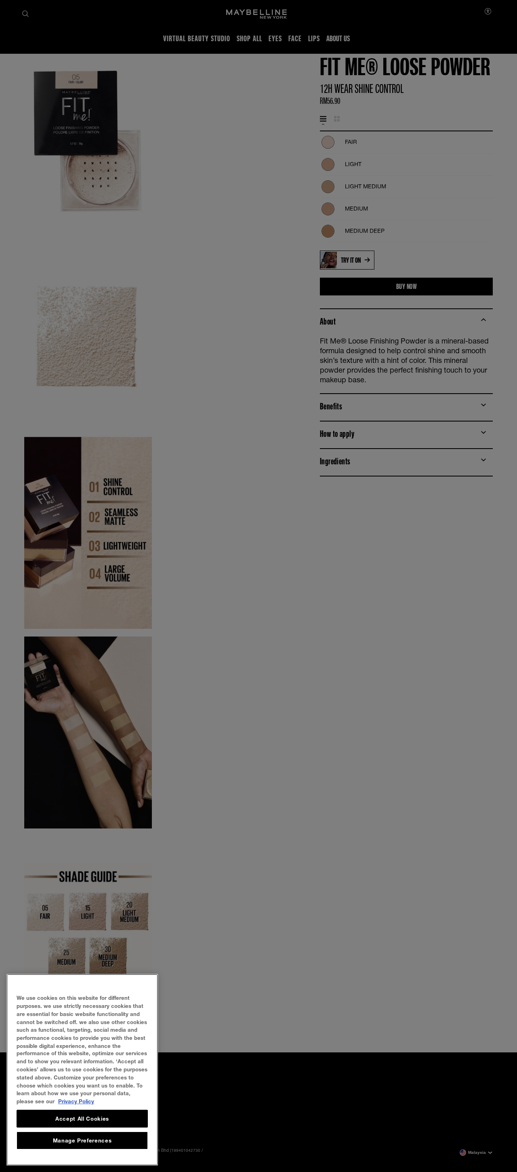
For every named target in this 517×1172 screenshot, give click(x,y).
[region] (82, 1070)
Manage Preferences (82, 1140)
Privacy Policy (76, 1101)
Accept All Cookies (82, 1118)
